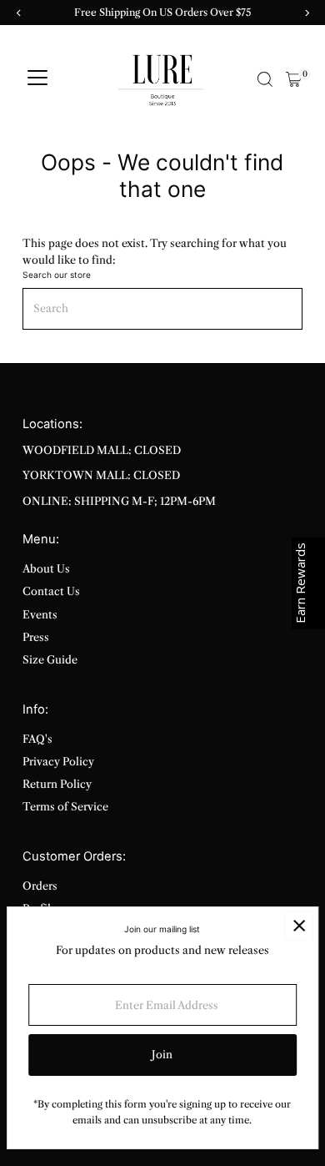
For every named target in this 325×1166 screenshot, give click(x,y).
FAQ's (37, 739)
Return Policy (57, 784)
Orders (40, 886)
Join (162, 1054)
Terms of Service (65, 806)
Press (35, 637)
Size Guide (50, 660)
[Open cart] (293, 79)
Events (40, 614)
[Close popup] (298, 926)
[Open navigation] (37, 79)
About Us (46, 569)
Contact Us (51, 591)
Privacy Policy (58, 761)
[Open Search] (265, 79)
